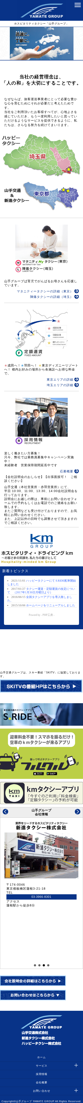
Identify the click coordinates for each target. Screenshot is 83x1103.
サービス (41, 1065)
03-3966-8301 (37, 896)
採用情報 (41, 1074)
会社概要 (41, 1082)
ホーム (41, 1057)
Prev (5, 811)
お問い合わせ (41, 1090)
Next (77, 811)
